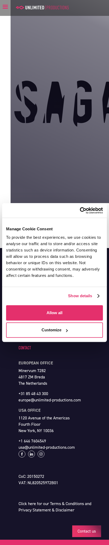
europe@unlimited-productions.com (50, 400)
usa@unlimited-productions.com (47, 447)
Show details (80, 296)
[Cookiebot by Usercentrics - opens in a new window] (80, 210)
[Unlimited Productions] (42, 7)
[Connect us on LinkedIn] (31, 454)
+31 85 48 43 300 (33, 393)
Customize (51, 330)
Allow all (54, 312)
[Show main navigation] (5, 6)
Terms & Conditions (67, 503)
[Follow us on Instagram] (41, 454)
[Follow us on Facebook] (22, 454)
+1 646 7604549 (32, 441)
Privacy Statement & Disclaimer (46, 510)
